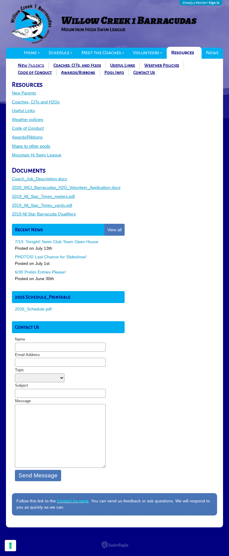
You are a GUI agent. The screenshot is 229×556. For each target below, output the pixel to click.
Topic (19, 370)
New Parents (24, 93)
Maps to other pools (31, 146)
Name (20, 339)
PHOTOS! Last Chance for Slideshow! (50, 256)
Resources (182, 52)
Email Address (27, 354)
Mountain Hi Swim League (36, 155)
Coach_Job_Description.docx (39, 178)
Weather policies (27, 119)
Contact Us (144, 72)
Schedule (59, 52)
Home (30, 52)
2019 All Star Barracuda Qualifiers (44, 214)
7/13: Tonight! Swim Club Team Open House (56, 241)
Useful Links (23, 110)
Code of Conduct (35, 72)
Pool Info (114, 72)
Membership (37, 64)
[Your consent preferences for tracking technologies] (10, 545)
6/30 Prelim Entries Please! (40, 272)
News (212, 52)
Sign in (214, 2)
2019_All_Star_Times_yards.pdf (42, 205)
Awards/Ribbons (78, 72)
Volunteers (146, 52)
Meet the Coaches (101, 52)
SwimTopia (114, 545)
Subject (21, 385)
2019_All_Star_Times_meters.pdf (43, 196)
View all (114, 229)
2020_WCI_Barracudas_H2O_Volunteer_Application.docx (66, 187)
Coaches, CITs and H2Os (36, 102)
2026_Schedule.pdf (33, 309)
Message (23, 401)
